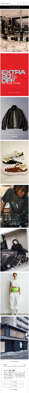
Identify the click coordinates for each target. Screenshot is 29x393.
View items (9, 311)
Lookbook (19, 311)
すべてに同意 (14, 382)
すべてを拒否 (14, 385)
